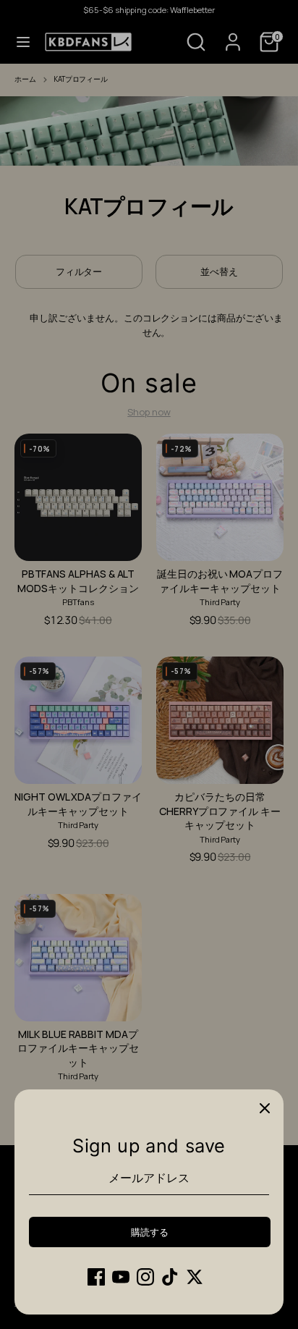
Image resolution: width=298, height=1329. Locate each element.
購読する (149, 1232)
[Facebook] (96, 1277)
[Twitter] (194, 1277)
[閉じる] (265, 1108)
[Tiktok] (170, 1277)
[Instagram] (145, 1277)
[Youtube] (120, 1277)
